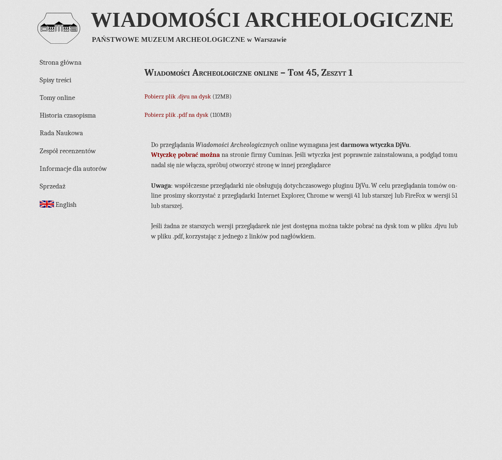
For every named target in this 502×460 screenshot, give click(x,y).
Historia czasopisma (68, 115)
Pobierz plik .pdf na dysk (176, 114)
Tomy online (57, 98)
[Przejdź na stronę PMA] (58, 36)
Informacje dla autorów (73, 169)
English (65, 205)
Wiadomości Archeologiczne (272, 20)
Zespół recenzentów (68, 151)
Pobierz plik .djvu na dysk (177, 96)
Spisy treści (55, 80)
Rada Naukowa (61, 133)
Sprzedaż (52, 186)
